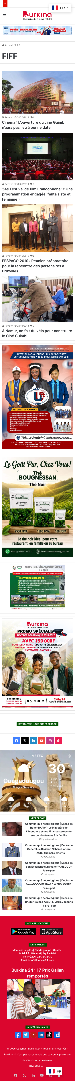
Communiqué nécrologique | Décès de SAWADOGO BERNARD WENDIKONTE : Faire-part (49, 884)
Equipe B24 (49, 953)
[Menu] (4, 17)
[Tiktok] (49, 1037)
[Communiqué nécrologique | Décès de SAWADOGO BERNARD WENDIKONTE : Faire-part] (12, 885)
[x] (26, 1037)
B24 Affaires (36, 1066)
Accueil (8, 45)
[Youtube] (33, 1037)
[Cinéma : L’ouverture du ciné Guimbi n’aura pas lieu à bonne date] (37, 92)
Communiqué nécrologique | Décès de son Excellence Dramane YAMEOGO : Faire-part (49, 866)
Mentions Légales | (24, 950)
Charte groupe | (44, 950)
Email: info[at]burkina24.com (37, 960)
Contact (57, 950)
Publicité (24, 953)
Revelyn (9, 117)
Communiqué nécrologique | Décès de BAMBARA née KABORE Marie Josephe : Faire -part (49, 901)
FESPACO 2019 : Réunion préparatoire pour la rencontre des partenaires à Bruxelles (35, 266)
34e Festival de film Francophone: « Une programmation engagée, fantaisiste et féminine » (37, 194)
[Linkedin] (41, 1037)
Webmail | (36, 953)
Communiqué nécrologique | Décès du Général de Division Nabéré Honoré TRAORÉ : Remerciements (49, 849)
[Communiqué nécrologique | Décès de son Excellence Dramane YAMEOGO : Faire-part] (12, 868)
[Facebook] (18, 1037)
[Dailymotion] (57, 1037)
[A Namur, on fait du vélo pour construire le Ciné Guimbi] (37, 299)
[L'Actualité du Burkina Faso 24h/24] (37, 15)
